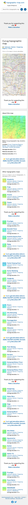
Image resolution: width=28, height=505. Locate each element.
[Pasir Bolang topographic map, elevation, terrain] (4, 349)
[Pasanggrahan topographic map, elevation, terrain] (4, 322)
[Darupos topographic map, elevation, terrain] (4, 357)
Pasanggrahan (12, 320)
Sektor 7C (10, 453)
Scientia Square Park (14, 236)
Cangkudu (10, 278)
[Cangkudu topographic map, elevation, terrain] (4, 281)
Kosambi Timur (12, 229)
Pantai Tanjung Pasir (14, 263)
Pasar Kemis (11, 480)
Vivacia (9, 195)
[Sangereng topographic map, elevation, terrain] (4, 391)
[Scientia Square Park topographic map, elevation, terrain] (4, 239)
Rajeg (9, 244)
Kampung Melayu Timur (15, 362)
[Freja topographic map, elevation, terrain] (4, 189)
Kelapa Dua (15, 456)
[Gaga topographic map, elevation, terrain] (4, 406)
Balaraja (15, 281)
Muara (9, 305)
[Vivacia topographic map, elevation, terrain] (4, 197)
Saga (8, 286)
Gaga (8, 404)
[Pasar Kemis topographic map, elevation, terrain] (4, 482)
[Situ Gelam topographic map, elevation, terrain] (4, 433)
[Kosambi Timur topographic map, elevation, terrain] (4, 231)
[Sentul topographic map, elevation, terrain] (4, 448)
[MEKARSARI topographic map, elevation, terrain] (4, 490)
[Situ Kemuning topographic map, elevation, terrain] (4, 315)
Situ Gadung (16, 182)
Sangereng (10, 389)
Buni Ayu (15, 315)
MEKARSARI (11, 488)
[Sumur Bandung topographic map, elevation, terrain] (4, 273)
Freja (8, 187)
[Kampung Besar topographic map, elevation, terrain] (4, 414)
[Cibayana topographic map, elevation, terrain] (4, 330)
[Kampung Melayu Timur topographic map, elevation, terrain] (4, 364)
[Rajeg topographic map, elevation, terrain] (4, 246)
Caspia (9, 202)
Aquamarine (11, 438)
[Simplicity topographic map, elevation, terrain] (4, 182)
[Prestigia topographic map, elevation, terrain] (4, 223)
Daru (14, 357)
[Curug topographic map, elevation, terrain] (14, 127)
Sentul (9, 446)
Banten (14, 181)
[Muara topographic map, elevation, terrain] (4, 307)
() (12, 146)
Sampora (15, 205)
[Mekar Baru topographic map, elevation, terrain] (4, 399)
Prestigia (10, 221)
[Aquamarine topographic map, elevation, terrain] (4, 440)
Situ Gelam (10, 430)
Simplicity (10, 179)
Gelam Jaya (16, 433)
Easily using (14, 161)
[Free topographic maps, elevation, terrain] (3, 47)
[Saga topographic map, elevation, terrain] (4, 288)
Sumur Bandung (12, 271)
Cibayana (10, 328)
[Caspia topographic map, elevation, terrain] (4, 205)
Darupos (10, 354)
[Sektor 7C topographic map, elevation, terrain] (4, 456)
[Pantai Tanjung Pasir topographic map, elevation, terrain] (4, 265)
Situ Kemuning (12, 313)
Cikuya (14, 331)
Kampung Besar (12, 412)
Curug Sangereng (17, 239)
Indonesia (9, 181)
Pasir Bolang (11, 347)
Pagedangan (16, 197)
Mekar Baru (11, 396)
